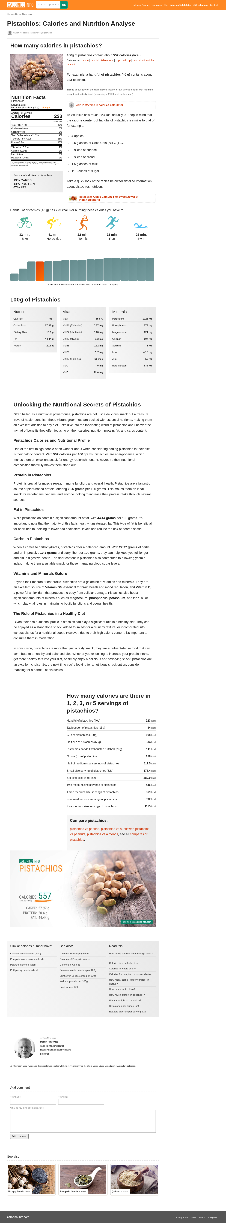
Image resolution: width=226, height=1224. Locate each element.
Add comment (19, 1136)
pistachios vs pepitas (84, 829)
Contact (214, 5)
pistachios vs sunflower (117, 829)
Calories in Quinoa (70, 964)
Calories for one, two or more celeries (130, 974)
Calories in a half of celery (123, 963)
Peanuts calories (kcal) (23, 964)
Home (10, 14)
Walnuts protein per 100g (74, 981)
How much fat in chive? (122, 989)
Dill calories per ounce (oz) (124, 1005)
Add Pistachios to (99, 105)
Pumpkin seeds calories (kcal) (27, 959)
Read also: (108, 198)
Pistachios (27, 14)
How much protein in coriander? (127, 994)
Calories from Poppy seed (74, 953)
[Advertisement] (36, 716)
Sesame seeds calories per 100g (78, 970)
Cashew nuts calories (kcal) (25, 953)
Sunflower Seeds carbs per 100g (78, 975)
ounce (85, 60)
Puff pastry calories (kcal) (24, 970)
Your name (15, 1097)
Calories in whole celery (122, 968)
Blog (165, 5)
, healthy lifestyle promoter (32, 33)
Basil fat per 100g (69, 987)
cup (118, 60)
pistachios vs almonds (102, 834)
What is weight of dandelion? (125, 1000)
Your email (63, 1097)
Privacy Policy (182, 1217)
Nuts (17, 14)
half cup (126, 60)
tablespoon (107, 60)
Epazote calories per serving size (127, 1011)
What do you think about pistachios (27, 1108)
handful (95, 60)
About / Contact (198, 1217)
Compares (156, 5)
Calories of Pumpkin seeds (75, 959)
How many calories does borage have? (131, 953)
